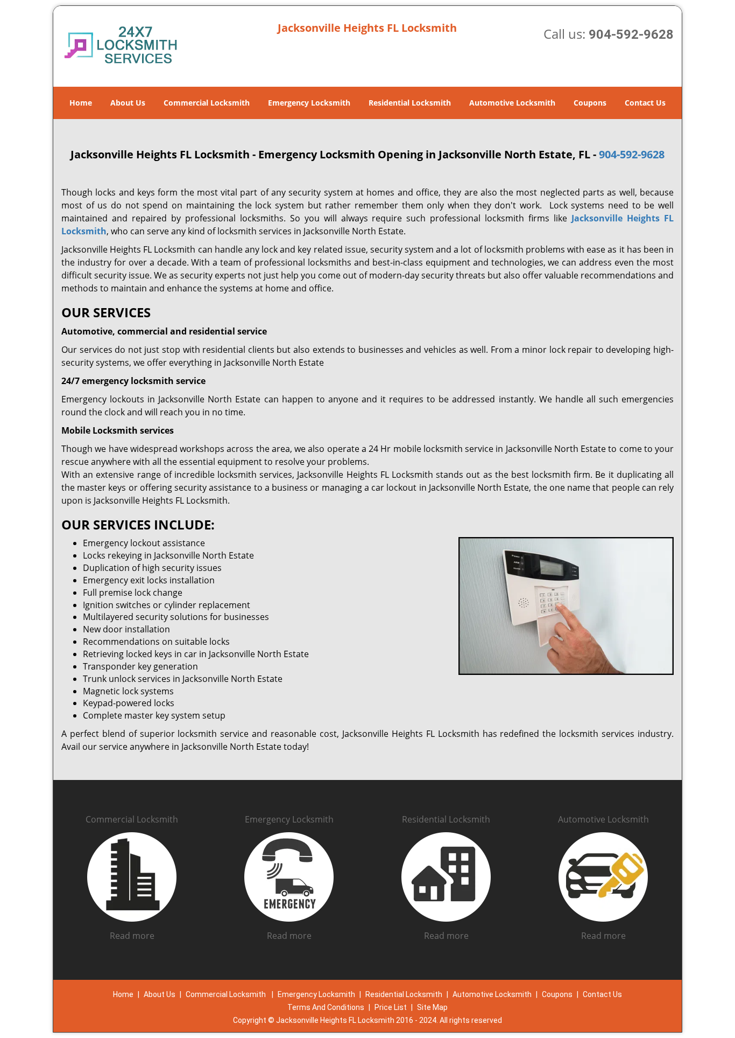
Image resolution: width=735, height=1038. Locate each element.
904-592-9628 (631, 34)
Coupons (590, 102)
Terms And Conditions (325, 1007)
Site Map (432, 1007)
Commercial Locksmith (207, 102)
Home (80, 102)
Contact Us (645, 102)
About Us (127, 102)
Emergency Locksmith (309, 102)
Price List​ (390, 1007)
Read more (132, 936)
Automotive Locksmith (512, 102)
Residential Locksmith (410, 102)
